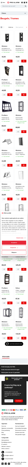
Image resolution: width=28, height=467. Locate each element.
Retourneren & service (20, 430)
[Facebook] (6, 464)
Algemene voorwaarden (7, 428)
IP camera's (4, 444)
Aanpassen (13, 247)
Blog (2, 432)
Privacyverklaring (5, 430)
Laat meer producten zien (16, 344)
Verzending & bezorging (21, 428)
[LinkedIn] (2, 464)
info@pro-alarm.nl (9, 455)
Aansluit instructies (19, 432)
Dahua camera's (5, 448)
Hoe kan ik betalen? (20, 426)
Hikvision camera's (5, 446)
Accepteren (14, 242)
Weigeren (14, 252)
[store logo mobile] (13, 2)
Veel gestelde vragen (20, 434)
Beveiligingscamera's (6, 442)
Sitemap (3, 434)
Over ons (3, 426)
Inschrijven (19, 401)
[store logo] (14, 414)
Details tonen (19, 238)
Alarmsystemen (5, 440)
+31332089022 (8, 452)
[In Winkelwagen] (9, 61)
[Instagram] (9, 464)
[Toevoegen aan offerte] (4, 61)
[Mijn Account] (22, 2)
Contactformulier (9, 458)
